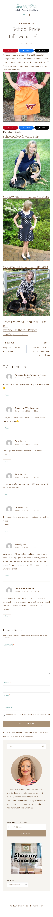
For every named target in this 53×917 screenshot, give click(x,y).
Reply (7, 395)
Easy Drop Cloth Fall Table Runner (12, 347)
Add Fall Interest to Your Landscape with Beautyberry (41, 349)
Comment (9, 645)
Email (7, 695)
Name (7, 682)
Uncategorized (26, 23)
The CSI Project (34, 55)
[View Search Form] (29, 15)
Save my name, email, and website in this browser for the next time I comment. (28, 715)
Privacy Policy (36, 906)
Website (8, 707)
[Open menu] (24, 15)
